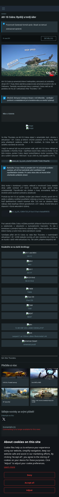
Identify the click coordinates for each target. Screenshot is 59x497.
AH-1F (29, 273)
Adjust (29, 490)
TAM (29, 309)
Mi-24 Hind (29, 281)
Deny (29, 475)
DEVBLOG (48, 38)
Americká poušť (29, 345)
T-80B (29, 292)
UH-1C (29, 256)
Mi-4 (29, 265)
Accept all (29, 482)
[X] (3, 419)
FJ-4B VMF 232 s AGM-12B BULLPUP (29, 328)
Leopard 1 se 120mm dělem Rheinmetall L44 (29, 336)
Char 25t (29, 300)
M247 (29, 317)
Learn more (9, 467)
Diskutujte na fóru (7, 416)
